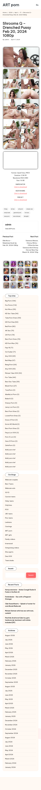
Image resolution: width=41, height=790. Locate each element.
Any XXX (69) (10, 356)
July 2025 (8, 691)
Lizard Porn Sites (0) (12, 416)
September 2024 (11, 733)
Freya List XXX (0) (12, 433)
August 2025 (10, 686)
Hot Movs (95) (10, 309)
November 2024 (11, 725)
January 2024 (10, 767)
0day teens (9, 501)
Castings (8, 526)
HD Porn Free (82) (11, 322)
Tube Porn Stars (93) (13, 318)
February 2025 (10, 712)
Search (11, 569)
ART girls (8, 535)
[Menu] (37, 4)
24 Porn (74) (10, 335)
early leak (7, 212)
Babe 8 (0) (9, 399)
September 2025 (11, 682)
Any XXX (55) (10, 369)
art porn (20, 209)
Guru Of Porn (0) (11, 441)
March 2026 (9, 657)
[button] (10, 229)
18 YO (7, 492)
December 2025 (11, 669)
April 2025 (9, 703)
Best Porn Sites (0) (12, 411)
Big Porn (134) (10, 301)
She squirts (9, 552)
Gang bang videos (12, 548)
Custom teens (10, 497)
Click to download (20, 187)
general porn (17, 212)
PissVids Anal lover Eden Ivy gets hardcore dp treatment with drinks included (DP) (18, 620)
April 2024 (9, 754)
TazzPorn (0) (10, 390)
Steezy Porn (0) (11, 403)
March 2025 (9, 708)
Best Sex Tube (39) (12, 382)
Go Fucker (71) (10, 352)
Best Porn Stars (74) (12, 339)
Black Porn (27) (11, 386)
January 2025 (10, 716)
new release (16, 216)
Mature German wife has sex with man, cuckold (19, 612)
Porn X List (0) (10, 437)
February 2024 (10, 763)
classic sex (29, 209)
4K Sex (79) (9, 331)
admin (8, 224)
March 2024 (9, 759)
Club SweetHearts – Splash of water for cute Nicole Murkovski (20, 605)
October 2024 (10, 729)
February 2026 (10, 661)
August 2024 (10, 738)
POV (7, 509)
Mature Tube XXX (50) (13, 373)
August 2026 (10, 635)
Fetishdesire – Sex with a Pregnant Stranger (18, 598)
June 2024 (9, 746)
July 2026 (8, 640)
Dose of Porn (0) (11, 420)
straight (26, 216)
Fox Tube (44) (10, 377)
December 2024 (11, 720)
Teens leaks (9, 560)
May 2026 (9, 648)
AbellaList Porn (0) (12, 394)
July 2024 (8, 742)
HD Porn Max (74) (11, 343)
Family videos (10, 539)
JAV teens (9, 514)
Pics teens (9, 518)
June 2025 (9, 695)
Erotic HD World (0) (12, 424)
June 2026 (9, 644)
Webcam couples (11, 480)
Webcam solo (10, 488)
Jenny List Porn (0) (12, 407)
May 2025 (9, 699)
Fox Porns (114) (11, 305)
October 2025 (10, 678)
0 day (5, 209)
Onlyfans (8, 505)
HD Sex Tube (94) (11, 313)
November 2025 (11, 674)
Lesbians (8, 522)
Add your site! (10, 450)
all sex (13, 209)
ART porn (11, 5)
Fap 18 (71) (9, 348)
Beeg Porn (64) (11, 365)
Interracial (9, 543)
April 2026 (9, 652)
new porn (7, 216)
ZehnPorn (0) (10, 445)
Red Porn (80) (10, 326)
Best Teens (9, 484)
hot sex (27, 212)
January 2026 (10, 665)
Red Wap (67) (10, 360)
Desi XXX (8, 556)
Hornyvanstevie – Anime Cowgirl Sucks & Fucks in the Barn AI (20, 591)
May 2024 (9, 750)
